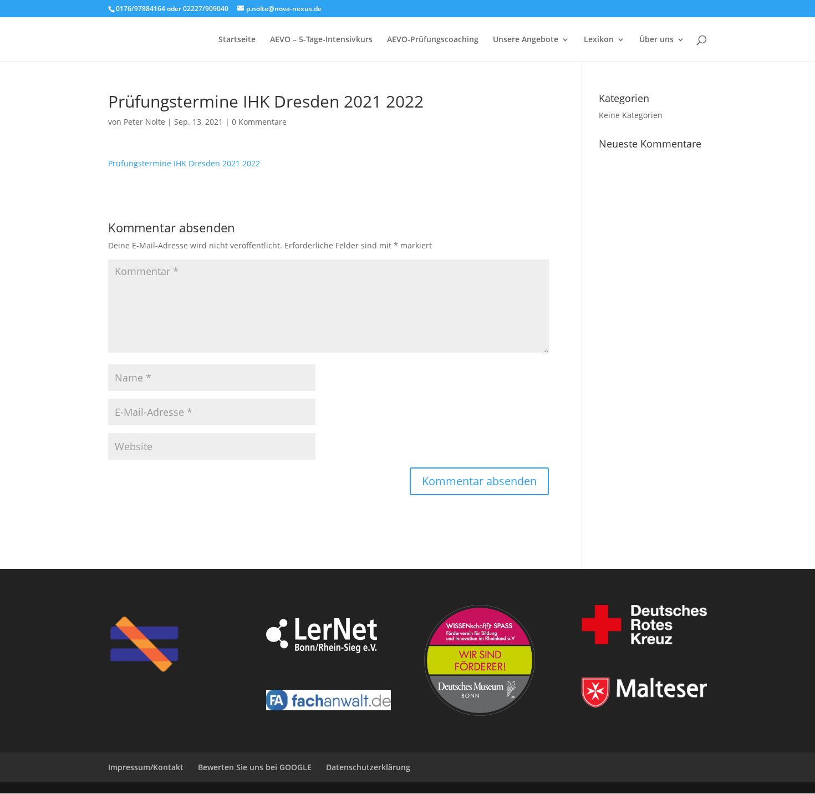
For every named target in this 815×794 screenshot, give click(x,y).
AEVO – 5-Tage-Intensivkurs (321, 39)
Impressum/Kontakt (146, 767)
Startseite (237, 39)
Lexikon (599, 39)
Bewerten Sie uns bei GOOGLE (255, 767)
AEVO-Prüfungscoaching (432, 39)
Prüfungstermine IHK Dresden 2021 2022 (184, 163)
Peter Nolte (144, 121)
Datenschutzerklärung (368, 767)
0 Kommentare (259, 121)
